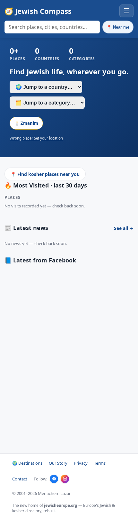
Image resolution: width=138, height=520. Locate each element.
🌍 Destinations (27, 463)
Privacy (81, 463)
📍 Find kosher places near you (45, 174)
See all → (124, 228)
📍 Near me (118, 27)
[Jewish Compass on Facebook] (54, 479)
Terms (100, 463)
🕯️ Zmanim (26, 123)
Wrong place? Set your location (36, 138)
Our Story (58, 463)
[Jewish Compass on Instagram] (65, 479)
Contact (19, 479)
